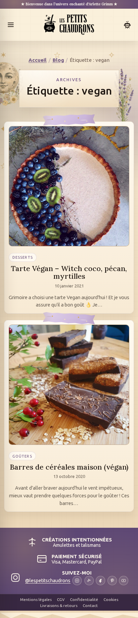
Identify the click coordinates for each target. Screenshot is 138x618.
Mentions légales (36, 599)
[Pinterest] (112, 580)
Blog (58, 60)
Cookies (111, 599)
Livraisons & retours (58, 605)
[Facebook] (100, 580)
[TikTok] (89, 580)
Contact (90, 605)
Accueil (37, 60)
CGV (61, 599)
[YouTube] (123, 580)
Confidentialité (84, 599)
